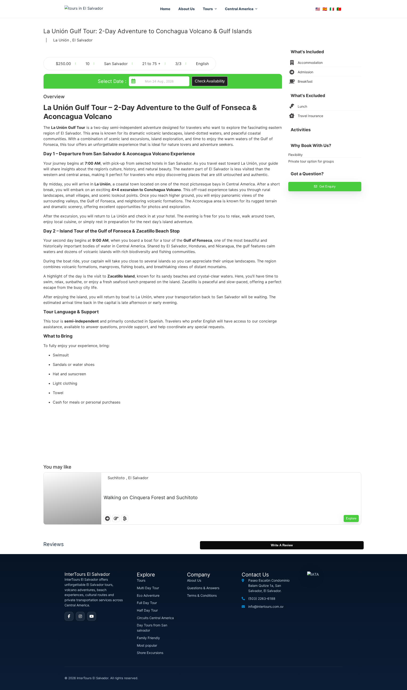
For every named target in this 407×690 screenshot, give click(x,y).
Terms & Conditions (202, 595)
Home (165, 9)
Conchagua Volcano (162, 189)
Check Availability (210, 81)
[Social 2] (80, 616)
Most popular (147, 645)
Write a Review (282, 545)
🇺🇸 (317, 9)
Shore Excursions (150, 653)
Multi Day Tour (148, 588)
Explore (351, 518)
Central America (239, 9)
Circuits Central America (155, 618)
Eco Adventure (148, 595)
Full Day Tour (147, 603)
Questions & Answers (203, 588)
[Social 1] (69, 616)
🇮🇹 (332, 9)
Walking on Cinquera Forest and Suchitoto (151, 497)
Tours (208, 9)
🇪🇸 (324, 9)
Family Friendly (148, 638)
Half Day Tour (147, 610)
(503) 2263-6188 (261, 598)
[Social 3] (91, 616)
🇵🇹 (339, 9)
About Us (186, 9)
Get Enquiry (327, 186)
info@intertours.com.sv (266, 606)
